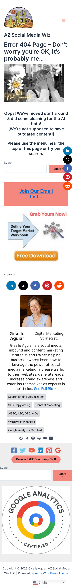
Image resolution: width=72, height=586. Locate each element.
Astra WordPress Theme (51, 573)
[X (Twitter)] (27, 438)
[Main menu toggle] (64, 20)
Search (8, 162)
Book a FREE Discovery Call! (36, 459)
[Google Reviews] (58, 450)
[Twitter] (23, 450)
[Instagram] (33, 438)
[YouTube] (45, 438)
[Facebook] (21, 438)
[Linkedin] (40, 450)
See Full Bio (43, 389)
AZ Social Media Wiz (27, 35)
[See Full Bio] (55, 388)
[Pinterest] (39, 438)
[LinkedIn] (51, 438)
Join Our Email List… (36, 194)
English (43, 582)
